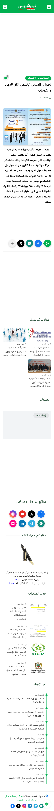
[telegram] (31, 523)
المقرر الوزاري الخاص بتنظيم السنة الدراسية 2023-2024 (25, 700)
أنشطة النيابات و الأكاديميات (38, 78)
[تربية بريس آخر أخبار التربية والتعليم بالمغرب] (27, 7)
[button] (38, 243)
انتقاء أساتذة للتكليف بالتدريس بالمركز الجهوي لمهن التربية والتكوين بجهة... (14, 351)
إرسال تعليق (41, 415)
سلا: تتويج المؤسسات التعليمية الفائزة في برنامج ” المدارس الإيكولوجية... (40, 351)
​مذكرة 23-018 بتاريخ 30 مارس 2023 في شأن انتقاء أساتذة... (16, 652)
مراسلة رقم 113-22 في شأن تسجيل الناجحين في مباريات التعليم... (16, 670)
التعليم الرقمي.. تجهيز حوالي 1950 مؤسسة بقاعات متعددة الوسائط (26, 780)
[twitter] (31, 514)
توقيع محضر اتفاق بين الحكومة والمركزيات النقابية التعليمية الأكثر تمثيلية (25, 727)
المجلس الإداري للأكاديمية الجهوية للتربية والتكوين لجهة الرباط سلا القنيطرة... (40, 382)
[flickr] (13, 523)
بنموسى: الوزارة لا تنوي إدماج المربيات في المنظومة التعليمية (27, 740)
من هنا (17, 580)
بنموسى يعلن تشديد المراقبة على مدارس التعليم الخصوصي (26, 767)
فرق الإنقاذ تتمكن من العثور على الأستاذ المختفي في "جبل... (27, 753)
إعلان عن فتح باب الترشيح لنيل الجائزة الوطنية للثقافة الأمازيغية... (18, 613)
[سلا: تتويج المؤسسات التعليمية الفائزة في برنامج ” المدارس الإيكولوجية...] (39, 335)
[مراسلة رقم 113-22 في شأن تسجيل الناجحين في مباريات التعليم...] (38, 667)
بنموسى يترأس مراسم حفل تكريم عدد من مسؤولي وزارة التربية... (26, 714)
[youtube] (22, 514)
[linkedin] (22, 523)
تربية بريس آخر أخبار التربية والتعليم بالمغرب (21, 798)
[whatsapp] (41, 523)
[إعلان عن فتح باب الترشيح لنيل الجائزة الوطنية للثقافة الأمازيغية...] (38, 608)
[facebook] (41, 514)
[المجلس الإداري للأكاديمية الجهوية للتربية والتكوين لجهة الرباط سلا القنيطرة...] (39, 366)
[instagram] (13, 514)
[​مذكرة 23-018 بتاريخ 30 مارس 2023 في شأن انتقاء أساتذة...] (38, 649)
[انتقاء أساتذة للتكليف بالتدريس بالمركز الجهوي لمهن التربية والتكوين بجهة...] (14, 335)
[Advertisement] (27, 46)
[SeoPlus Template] (47, 796)
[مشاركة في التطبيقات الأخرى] (12, 243)
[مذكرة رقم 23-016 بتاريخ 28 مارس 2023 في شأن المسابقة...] (38, 630)
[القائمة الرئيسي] (49, 7)
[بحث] (5, 7)
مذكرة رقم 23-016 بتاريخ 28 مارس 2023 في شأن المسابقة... (17, 633)
